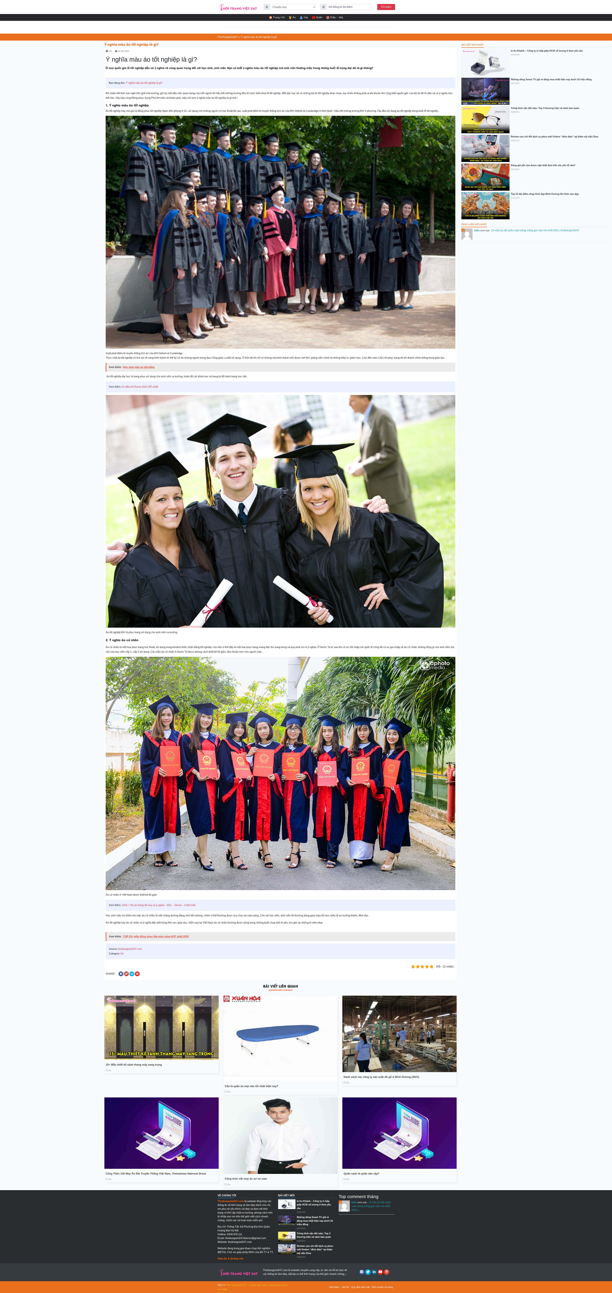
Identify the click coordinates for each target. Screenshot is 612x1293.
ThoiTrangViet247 (228, 37)
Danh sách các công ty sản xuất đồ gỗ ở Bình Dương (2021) (381, 1076)
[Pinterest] (386, 1272)
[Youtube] (380, 1272)
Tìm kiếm (386, 7)
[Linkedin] (374, 1272)
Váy (306, 17)
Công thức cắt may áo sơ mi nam (246, 1178)
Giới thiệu (334, 1287)
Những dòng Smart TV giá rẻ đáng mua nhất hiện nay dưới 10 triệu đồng (551, 79)
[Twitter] (368, 1272)
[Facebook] (361, 1272)
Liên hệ (345, 1287)
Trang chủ (279, 17)
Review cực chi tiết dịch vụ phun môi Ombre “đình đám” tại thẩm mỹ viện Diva (554, 136)
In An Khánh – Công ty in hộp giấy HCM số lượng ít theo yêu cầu (547, 50)
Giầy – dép (336, 17)
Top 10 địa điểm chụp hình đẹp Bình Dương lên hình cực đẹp (545, 194)
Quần (319, 17)
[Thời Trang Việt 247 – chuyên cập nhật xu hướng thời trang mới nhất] (237, 6)
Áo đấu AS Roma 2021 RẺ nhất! (140, 386)
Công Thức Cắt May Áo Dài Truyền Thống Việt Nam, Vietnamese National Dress (156, 1173)
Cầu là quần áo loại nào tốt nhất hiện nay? (251, 1086)
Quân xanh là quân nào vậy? (361, 1173)
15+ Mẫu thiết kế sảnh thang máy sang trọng (134, 1064)
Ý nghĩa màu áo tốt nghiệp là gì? (144, 83)
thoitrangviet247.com (130, 949)
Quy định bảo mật (360, 1287)
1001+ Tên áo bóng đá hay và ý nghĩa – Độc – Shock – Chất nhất (158, 905)
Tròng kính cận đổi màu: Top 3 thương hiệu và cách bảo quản (545, 108)
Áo (294, 17)
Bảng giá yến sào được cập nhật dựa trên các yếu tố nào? (543, 165)
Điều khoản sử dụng (382, 1287)
